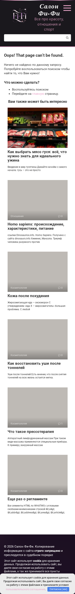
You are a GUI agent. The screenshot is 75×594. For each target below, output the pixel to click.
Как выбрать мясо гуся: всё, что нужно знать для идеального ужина (37, 156)
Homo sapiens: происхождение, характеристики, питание (36, 226)
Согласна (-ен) (58, 589)
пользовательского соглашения (25, 589)
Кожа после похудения (28, 295)
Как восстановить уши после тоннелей (34, 365)
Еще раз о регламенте (27, 499)
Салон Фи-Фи (49, 9)
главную (38, 94)
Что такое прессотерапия (31, 431)
